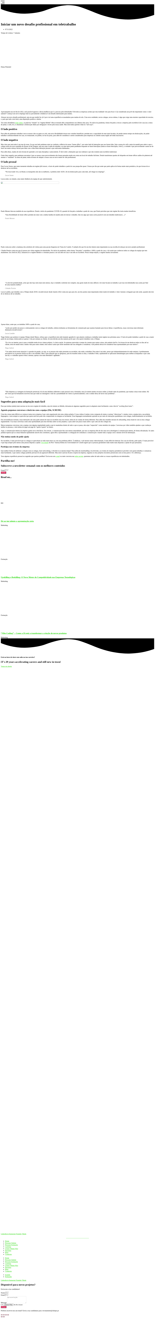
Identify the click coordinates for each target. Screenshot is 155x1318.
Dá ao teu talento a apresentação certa (17, 521)
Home (7, 1241)
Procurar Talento (10, 1243)
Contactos (8, 1254)
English (7, 1275)
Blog (6, 1252)
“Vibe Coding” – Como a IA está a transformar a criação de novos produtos (34, 633)
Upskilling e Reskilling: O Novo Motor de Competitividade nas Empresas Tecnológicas (38, 577)
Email (3, 470)
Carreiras (8, 1247)
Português (8, 1277)
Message (4, 1303)
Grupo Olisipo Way (11, 1249)
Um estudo (44, 442)
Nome (3, 1293)
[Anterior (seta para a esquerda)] (2, 1316)
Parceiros (8, 1250)
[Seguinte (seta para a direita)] (4, 1316)
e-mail (58, 456)
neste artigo (19, 123)
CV (2, 1305)
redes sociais (79, 456)
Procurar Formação (11, 1245)
